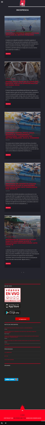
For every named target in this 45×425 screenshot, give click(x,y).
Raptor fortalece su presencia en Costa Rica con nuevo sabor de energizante (20, 332)
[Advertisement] (22, 390)
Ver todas (6, 344)
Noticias (8, 30)
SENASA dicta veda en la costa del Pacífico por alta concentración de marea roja (22, 83)
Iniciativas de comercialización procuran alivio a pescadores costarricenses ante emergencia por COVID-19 (21, 186)
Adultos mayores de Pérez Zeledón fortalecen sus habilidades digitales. (22, 340)
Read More (8, 53)
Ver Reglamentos (22, 319)
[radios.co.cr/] (11, 380)
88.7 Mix (6, 356)
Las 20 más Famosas (9, 359)
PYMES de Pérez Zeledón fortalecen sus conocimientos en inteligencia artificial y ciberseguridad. (21, 337)
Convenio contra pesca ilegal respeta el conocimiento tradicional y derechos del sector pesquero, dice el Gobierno (22, 135)
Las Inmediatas (8, 352)
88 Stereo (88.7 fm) (20, 418)
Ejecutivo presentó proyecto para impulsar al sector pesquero (22, 34)
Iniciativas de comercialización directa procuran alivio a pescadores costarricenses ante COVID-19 (21, 242)
